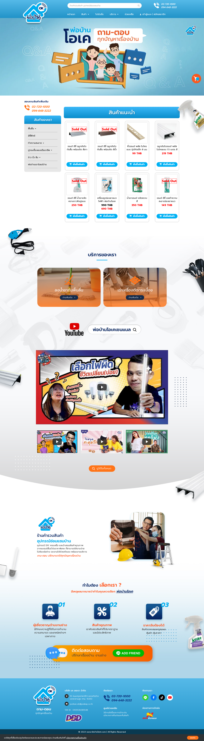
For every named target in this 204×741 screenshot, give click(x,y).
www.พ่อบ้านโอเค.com (96, 731)
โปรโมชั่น (99, 14)
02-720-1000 (168, 4)
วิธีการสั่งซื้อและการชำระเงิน (115, 712)
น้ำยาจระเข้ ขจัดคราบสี (137, 200)
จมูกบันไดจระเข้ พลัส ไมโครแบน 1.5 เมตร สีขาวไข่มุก (167, 149)
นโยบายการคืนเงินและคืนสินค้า (116, 715)
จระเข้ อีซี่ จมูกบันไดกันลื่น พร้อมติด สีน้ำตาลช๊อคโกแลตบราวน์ (107, 149)
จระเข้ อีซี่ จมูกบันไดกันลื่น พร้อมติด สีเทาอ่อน (77, 149)
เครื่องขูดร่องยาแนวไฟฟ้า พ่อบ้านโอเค (107, 200)
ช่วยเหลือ (129, 14)
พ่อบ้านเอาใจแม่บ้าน (37, 164)
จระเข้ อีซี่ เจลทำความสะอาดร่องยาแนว (167, 200)
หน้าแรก (71, 14)
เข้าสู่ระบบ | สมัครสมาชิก (154, 14)
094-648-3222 (169, 7)
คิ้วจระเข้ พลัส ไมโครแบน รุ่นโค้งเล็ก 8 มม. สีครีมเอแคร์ (137, 149)
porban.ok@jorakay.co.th (81, 704)
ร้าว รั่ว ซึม (33, 157)
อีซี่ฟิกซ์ (31, 135)
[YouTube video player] (102, 387)
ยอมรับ (192, 737)
